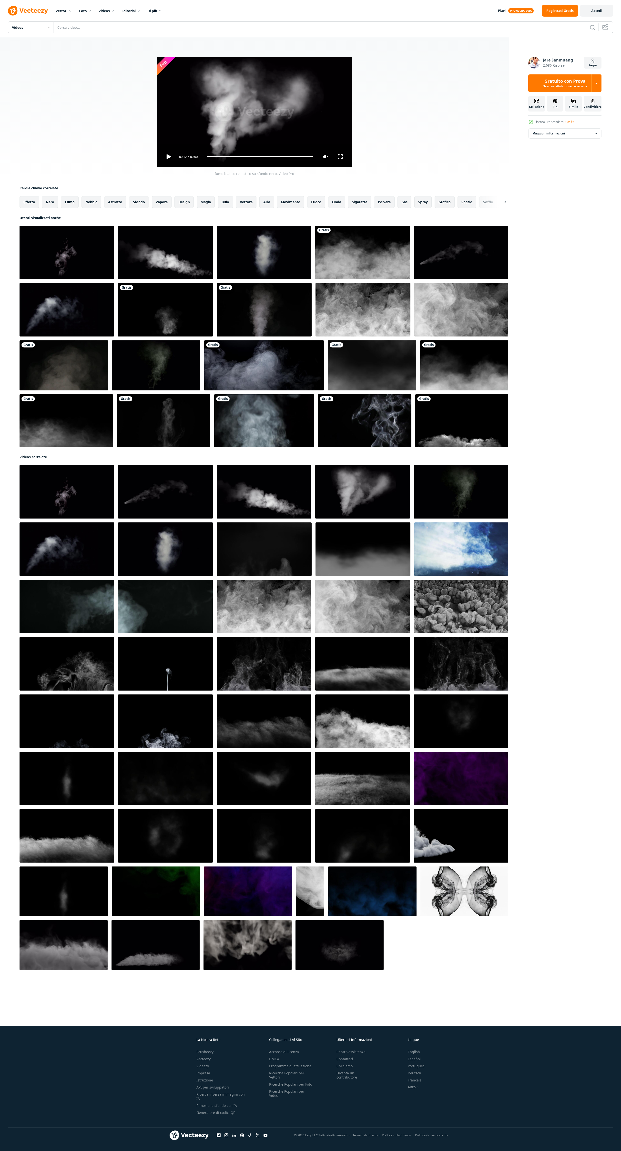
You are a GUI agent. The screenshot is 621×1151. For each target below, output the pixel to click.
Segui (593, 65)
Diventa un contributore (346, 1075)
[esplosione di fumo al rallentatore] (461, 420)
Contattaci (344, 1059)
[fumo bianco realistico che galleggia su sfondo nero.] (264, 252)
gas (404, 201)
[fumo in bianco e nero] (364, 420)
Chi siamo (344, 1066)
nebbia (91, 201)
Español (414, 1059)
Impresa (203, 1073)
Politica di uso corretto (431, 1135)
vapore (162, 201)
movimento (290, 201)
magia (206, 201)
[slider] (260, 156)
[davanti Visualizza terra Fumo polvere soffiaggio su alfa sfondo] (64, 945)
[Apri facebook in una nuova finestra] (219, 1135)
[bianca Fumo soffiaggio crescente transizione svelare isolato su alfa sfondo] (248, 945)
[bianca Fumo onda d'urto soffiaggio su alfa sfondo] (339, 945)
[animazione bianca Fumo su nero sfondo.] (461, 721)
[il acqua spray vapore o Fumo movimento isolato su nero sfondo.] (264, 549)
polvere (384, 201)
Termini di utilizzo (365, 1135)
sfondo (139, 201)
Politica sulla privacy (396, 1135)
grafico (444, 201)
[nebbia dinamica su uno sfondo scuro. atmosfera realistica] (363, 309)
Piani (502, 10)
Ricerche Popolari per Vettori (286, 1075)
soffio (488, 201)
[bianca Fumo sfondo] (310, 891)
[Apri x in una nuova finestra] (258, 1135)
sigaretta (359, 201)
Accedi (596, 10)
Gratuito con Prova (565, 83)
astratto (115, 201)
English (414, 1051)
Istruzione (204, 1080)
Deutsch (414, 1073)
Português (416, 1066)
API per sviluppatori (212, 1087)
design (184, 201)
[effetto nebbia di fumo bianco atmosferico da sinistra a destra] (372, 365)
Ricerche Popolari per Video (286, 1093)
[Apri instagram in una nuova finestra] (226, 1135)
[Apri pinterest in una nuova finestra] (242, 1135)
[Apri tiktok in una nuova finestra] (250, 1135)
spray (423, 201)
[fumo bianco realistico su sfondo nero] (67, 309)
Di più (152, 11)
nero (50, 201)
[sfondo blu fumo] (372, 891)
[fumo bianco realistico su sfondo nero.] (67, 252)
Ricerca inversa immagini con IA (220, 1096)
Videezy (202, 1066)
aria (266, 201)
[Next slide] (501, 202)
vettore (246, 201)
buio (225, 201)
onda (336, 201)
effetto (29, 201)
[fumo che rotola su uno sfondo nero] (362, 252)
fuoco (316, 201)
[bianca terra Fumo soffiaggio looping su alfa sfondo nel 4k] (156, 945)
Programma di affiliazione (290, 1066)
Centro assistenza (351, 1051)
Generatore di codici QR (215, 1112)
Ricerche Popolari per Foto (290, 1084)
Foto (83, 11)
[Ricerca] (592, 27)
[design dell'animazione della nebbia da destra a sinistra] (464, 365)
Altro (412, 1087)
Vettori (61, 11)
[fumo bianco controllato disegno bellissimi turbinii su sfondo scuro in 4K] (264, 365)
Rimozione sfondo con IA (216, 1105)
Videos (104, 11)
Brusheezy (205, 1051)
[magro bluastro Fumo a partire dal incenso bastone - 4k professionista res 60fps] (165, 663)
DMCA (274, 1059)
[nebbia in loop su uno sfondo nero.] (66, 420)
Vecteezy (203, 1059)
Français (414, 1080)
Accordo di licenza (284, 1051)
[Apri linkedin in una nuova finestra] (234, 1135)
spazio (466, 201)
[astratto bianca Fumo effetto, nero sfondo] (363, 549)
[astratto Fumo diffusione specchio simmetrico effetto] (464, 891)
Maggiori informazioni (548, 133)
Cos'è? (569, 122)
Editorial (129, 11)
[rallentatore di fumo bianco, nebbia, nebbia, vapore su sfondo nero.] (264, 309)
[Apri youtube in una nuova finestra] (265, 1135)
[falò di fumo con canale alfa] (165, 309)
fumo (70, 201)
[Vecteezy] (28, 11)
